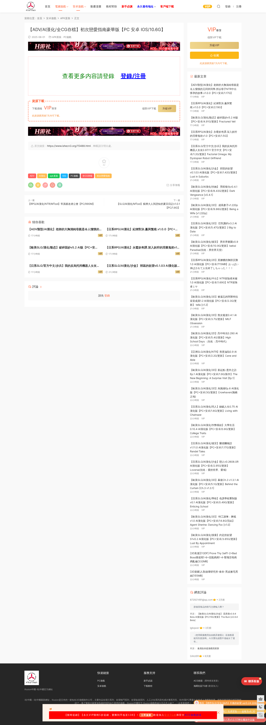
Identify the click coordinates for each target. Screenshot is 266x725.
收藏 (216, 55)
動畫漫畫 (95, 6)
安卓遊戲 (78, 6)
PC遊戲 (67, 37)
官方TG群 (170, 715)
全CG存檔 (87, 175)
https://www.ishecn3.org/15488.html (69, 145)
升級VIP (167, 108)
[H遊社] (104, 46)
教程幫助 (111, 6)
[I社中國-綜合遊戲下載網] (30, 6)
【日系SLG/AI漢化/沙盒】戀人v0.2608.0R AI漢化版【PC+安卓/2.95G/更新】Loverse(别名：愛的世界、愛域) (214, 465)
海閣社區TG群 (201, 686)
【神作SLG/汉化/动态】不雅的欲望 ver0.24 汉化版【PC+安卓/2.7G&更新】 (232, 703)
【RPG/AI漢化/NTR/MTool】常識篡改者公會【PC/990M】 (61, 203)
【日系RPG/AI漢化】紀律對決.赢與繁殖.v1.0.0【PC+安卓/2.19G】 (141, 229)
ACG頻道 (198, 680)
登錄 (107, 295)
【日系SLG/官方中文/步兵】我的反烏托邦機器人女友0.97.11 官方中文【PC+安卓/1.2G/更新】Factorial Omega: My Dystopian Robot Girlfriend (62, 266)
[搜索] (218, 6)
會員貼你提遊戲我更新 (208, 648)
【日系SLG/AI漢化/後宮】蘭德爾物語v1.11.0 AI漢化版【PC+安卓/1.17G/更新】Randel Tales (213, 447)
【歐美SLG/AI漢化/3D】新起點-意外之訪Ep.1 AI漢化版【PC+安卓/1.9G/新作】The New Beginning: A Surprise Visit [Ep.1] (213, 374)
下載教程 (148, 686)
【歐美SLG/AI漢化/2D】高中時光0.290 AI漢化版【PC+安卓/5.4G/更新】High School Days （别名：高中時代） (214, 337)
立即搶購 (146, 715)
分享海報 (174, 185)
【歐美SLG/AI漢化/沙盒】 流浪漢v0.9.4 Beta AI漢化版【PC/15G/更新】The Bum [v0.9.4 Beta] (214, 617)
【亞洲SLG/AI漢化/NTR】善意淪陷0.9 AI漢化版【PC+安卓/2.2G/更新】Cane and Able (213, 355)
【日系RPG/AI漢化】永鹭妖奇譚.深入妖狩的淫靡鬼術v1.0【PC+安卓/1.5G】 (142, 248)
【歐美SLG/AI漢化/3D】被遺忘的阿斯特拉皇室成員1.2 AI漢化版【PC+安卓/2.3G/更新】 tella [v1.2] (214, 300)
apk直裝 (54, 175)
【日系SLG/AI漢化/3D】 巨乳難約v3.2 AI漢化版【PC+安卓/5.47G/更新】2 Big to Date (213, 227)
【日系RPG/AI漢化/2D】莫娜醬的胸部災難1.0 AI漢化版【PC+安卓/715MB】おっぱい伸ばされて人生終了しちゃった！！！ (214, 264)
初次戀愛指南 (103, 175)
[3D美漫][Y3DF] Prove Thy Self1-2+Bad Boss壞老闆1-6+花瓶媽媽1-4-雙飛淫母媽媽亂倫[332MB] (213, 557)
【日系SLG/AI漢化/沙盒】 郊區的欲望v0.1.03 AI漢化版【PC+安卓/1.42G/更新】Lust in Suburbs (141, 266)
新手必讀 (148, 680)
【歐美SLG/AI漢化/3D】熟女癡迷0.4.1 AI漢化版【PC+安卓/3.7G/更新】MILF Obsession (213, 319)
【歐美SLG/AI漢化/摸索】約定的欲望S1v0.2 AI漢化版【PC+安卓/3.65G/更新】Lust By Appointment (214, 539)
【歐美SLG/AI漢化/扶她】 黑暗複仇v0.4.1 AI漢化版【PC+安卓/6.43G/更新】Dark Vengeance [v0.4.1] (213, 190)
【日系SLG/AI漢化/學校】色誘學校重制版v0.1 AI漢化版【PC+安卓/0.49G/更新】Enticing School (213, 502)
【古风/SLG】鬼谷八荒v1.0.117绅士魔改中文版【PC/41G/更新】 (230, 720)
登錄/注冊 (133, 75)
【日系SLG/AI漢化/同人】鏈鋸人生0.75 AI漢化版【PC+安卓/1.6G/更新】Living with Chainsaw (214, 410)
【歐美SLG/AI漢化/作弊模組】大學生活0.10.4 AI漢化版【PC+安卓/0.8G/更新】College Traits (213, 429)
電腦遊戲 (60, 6)
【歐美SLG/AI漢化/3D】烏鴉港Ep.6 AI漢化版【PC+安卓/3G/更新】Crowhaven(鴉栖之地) (214, 392)
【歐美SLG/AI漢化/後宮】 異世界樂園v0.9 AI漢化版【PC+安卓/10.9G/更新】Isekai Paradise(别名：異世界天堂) (214, 245)
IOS (64, 175)
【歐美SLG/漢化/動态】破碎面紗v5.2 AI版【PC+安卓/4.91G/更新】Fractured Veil (61, 248)
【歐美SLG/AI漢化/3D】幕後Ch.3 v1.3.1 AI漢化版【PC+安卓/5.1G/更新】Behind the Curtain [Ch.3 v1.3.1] (214, 484)
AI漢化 (42, 175)
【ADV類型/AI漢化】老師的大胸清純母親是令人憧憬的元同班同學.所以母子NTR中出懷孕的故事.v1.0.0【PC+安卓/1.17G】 (65, 229)
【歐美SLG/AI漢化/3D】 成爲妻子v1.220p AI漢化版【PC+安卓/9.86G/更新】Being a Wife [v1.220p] (214, 209)
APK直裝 (56, 37)
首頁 (47, 6)
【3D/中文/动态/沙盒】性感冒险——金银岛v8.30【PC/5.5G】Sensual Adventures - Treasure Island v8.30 (231, 711)
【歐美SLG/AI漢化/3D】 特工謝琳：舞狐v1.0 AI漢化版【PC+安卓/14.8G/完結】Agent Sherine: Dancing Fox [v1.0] (213, 520)
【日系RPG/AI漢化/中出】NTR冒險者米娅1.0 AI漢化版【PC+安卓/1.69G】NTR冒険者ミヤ (213, 282)
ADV (32, 175)
